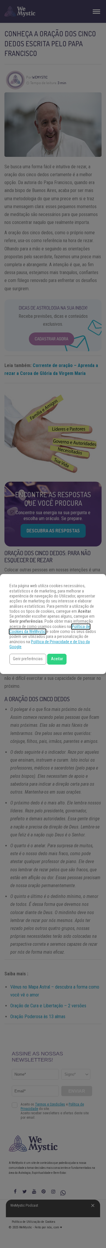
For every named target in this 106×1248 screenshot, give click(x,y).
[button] (27, 659)
